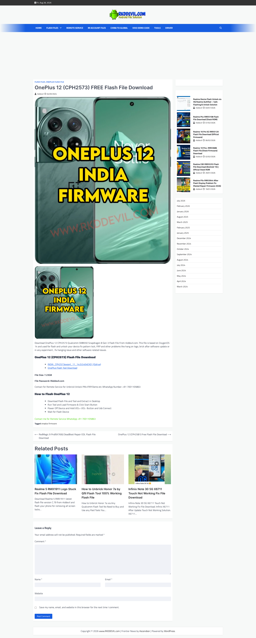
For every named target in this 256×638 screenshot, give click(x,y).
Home (39, 28)
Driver (169, 28)
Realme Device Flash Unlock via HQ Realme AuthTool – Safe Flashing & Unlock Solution (207, 101)
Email (108, 579)
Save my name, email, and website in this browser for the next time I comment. (79, 607)
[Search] (220, 28)
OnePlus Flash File (55, 82)
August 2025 (182, 216)
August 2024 (182, 259)
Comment (40, 541)
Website (39, 593)
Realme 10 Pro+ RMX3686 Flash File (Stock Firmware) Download (205, 150)
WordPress (169, 631)
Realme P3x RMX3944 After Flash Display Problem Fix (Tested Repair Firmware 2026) (207, 183)
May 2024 (181, 276)
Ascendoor (144, 631)
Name (38, 579)
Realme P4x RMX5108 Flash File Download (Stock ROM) (206, 118)
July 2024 (181, 265)
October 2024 (183, 249)
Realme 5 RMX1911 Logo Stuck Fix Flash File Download (55, 491)
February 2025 (183, 227)
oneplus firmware (49, 423)
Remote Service (74, 28)
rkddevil (40, 94)
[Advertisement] (128, 55)
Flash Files (52, 28)
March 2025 (182, 222)
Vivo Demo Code (140, 28)
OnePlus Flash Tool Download (62, 368)
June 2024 (181, 270)
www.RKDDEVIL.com (109, 631)
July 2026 (181, 200)
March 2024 (182, 286)
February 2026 (183, 206)
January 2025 (183, 233)
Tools (157, 28)
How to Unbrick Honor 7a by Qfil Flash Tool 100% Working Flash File (102, 493)
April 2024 (181, 281)
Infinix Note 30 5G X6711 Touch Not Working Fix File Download (146, 493)
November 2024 (184, 243)
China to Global (119, 28)
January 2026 (183, 211)
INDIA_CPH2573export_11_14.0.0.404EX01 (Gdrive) (74, 364)
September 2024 (184, 254)
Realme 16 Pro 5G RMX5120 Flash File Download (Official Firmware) (206, 134)
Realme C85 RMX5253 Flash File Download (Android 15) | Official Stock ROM (206, 166)
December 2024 (184, 238)
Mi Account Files (97, 28)
